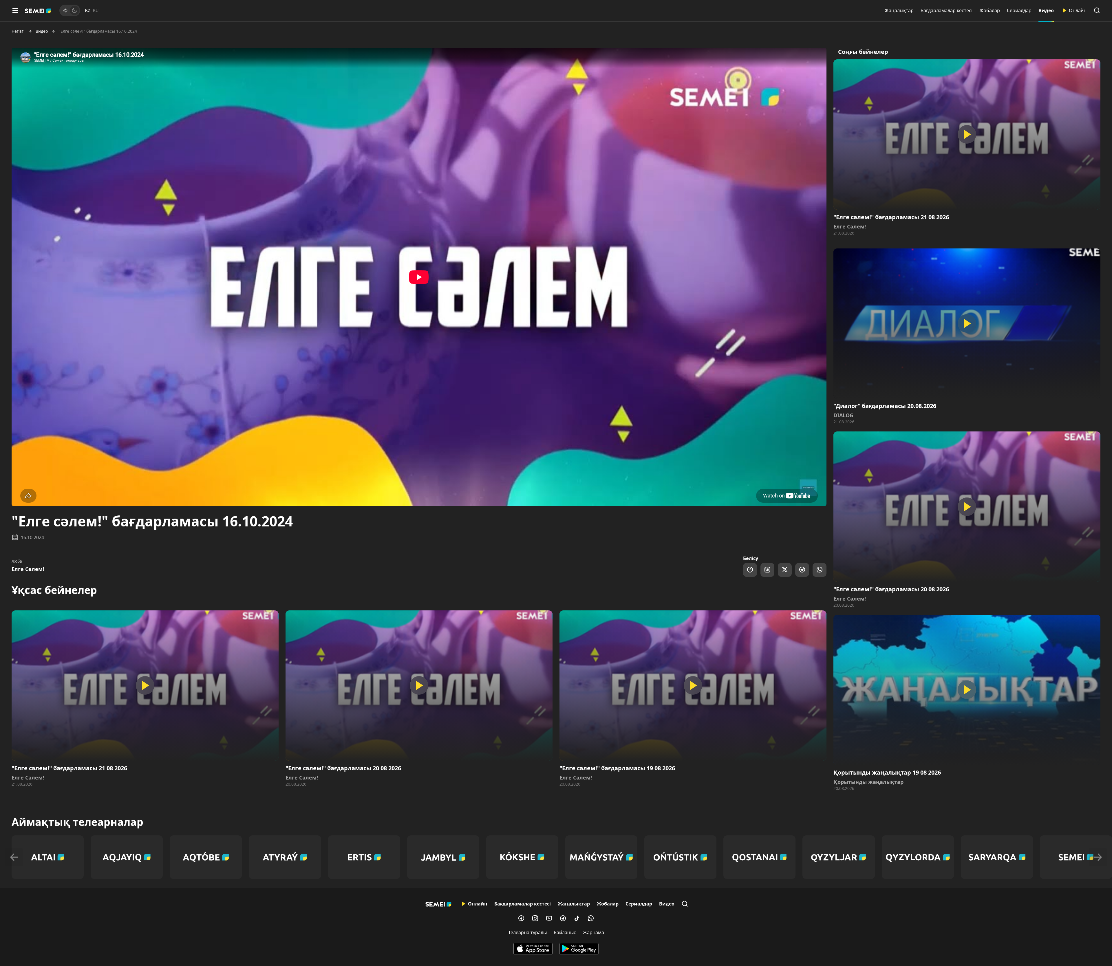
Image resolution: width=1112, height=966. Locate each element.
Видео (1046, 10)
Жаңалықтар (899, 10)
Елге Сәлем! (28, 569)
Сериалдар (1019, 10)
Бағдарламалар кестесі (946, 10)
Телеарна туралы (527, 932)
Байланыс (565, 932)
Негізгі (18, 31)
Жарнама (593, 932)
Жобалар (989, 10)
